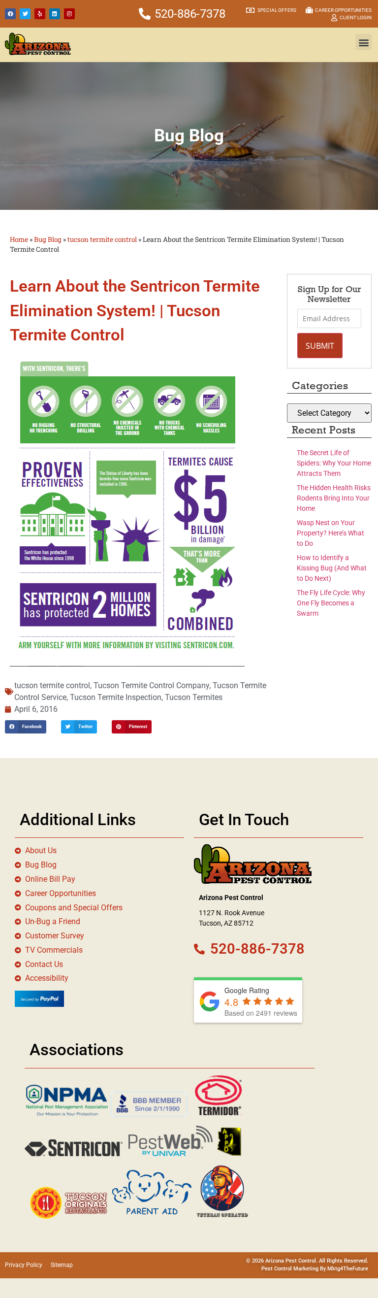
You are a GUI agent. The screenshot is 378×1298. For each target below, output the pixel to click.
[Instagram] (69, 13)
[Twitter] (25, 13)
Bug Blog (48, 239)
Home (19, 239)
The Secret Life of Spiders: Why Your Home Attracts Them (334, 463)
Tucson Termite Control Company (151, 685)
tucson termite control (102, 239)
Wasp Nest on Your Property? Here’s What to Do (330, 533)
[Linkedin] (54, 13)
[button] (363, 42)
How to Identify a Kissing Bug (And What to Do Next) (332, 568)
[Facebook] (10, 13)
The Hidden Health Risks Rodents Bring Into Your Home (334, 498)
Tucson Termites (193, 697)
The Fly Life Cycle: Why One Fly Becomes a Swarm (331, 603)
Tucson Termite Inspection (115, 697)
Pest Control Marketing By (294, 1268)
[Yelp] (39, 13)
